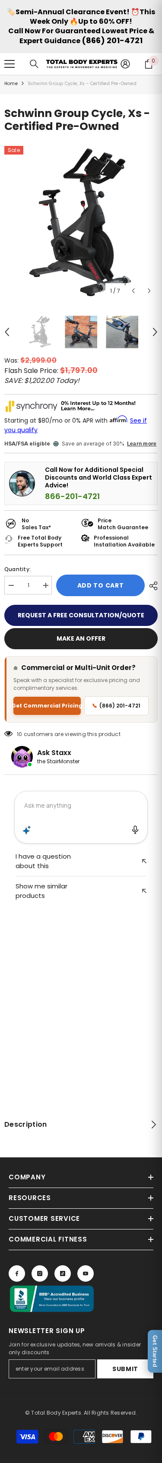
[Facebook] (17, 1273)
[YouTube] (85, 1273)
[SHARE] (151, 585)
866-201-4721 (72, 496)
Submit (125, 1369)
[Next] (149, 290)
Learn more (141, 444)
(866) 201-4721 (112, 40)
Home (11, 83)
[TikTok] (62, 1273)
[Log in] (125, 64)
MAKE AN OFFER (81, 638)
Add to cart (100, 585)
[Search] (34, 64)
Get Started (155, 1351)
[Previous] (133, 290)
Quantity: (17, 569)
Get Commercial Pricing (47, 705)
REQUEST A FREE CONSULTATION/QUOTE (81, 615)
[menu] (9, 64)
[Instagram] (40, 1273)
